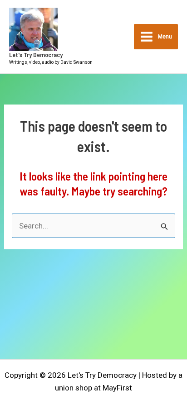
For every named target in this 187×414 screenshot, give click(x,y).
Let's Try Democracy (36, 54)
